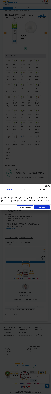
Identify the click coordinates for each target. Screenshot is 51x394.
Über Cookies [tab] (42, 189)
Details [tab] (25, 189)
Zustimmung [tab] (9, 189)
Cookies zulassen (41, 207)
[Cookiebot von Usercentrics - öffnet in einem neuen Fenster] (44, 186)
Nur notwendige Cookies (25, 207)
